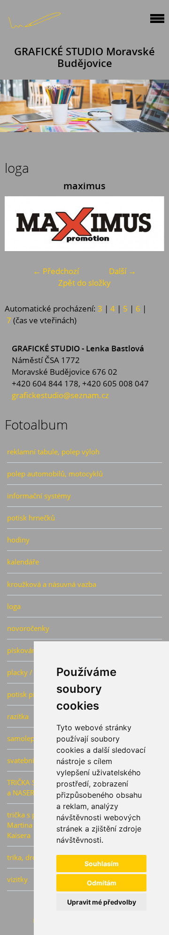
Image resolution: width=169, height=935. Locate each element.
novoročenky (28, 628)
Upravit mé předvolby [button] (101, 902)
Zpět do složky (84, 282)
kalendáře (23, 561)
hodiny (18, 539)
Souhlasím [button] (101, 864)
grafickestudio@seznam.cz (60, 395)
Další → (122, 271)
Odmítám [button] (101, 883)
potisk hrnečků (31, 517)
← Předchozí (56, 271)
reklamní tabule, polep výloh (53, 451)
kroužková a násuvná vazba (51, 584)
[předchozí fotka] (20, 223)
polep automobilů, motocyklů (55, 473)
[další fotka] (149, 223)
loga (14, 606)
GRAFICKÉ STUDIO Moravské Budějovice (84, 57)
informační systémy (39, 495)
